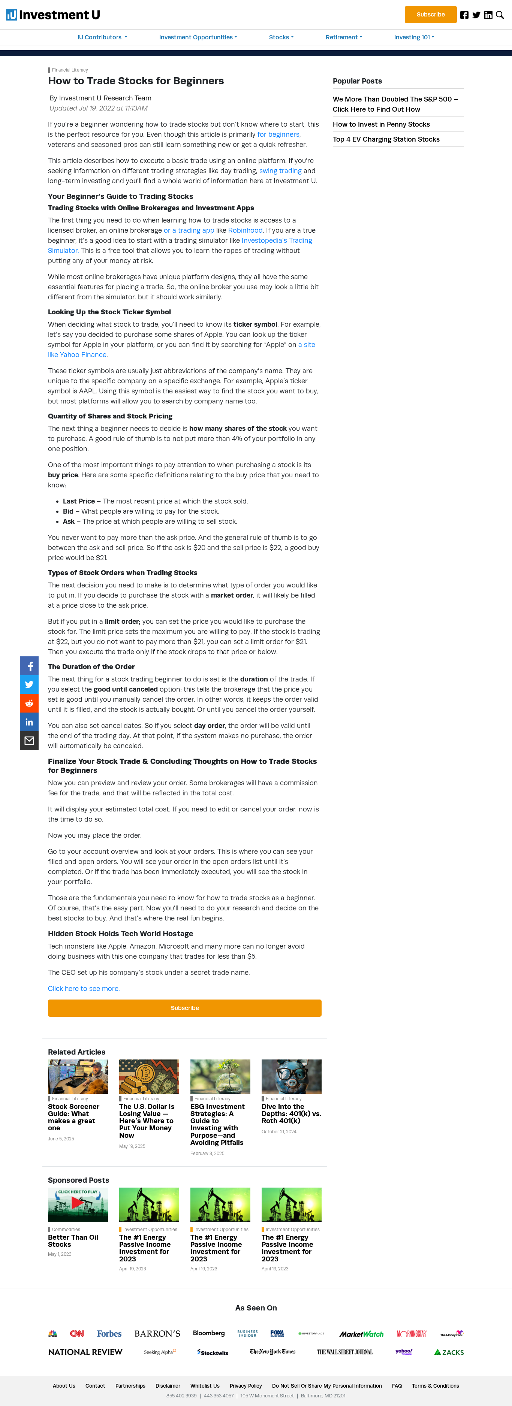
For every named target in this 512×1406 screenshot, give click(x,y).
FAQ (397, 1386)
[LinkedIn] (488, 14)
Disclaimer (168, 1386)
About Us (64, 1386)
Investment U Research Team (105, 98)
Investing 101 (412, 37)
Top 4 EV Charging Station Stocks (386, 139)
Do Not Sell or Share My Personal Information (327, 1386)
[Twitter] (476, 14)
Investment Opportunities (196, 37)
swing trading (280, 171)
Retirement (342, 37)
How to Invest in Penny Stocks (381, 124)
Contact (95, 1386)
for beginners (278, 134)
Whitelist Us (205, 1386)
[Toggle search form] (500, 14)
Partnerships (130, 1386)
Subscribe (431, 14)
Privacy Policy (246, 1386)
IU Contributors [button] (100, 37)
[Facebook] (464, 14)
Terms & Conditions (435, 1386)
